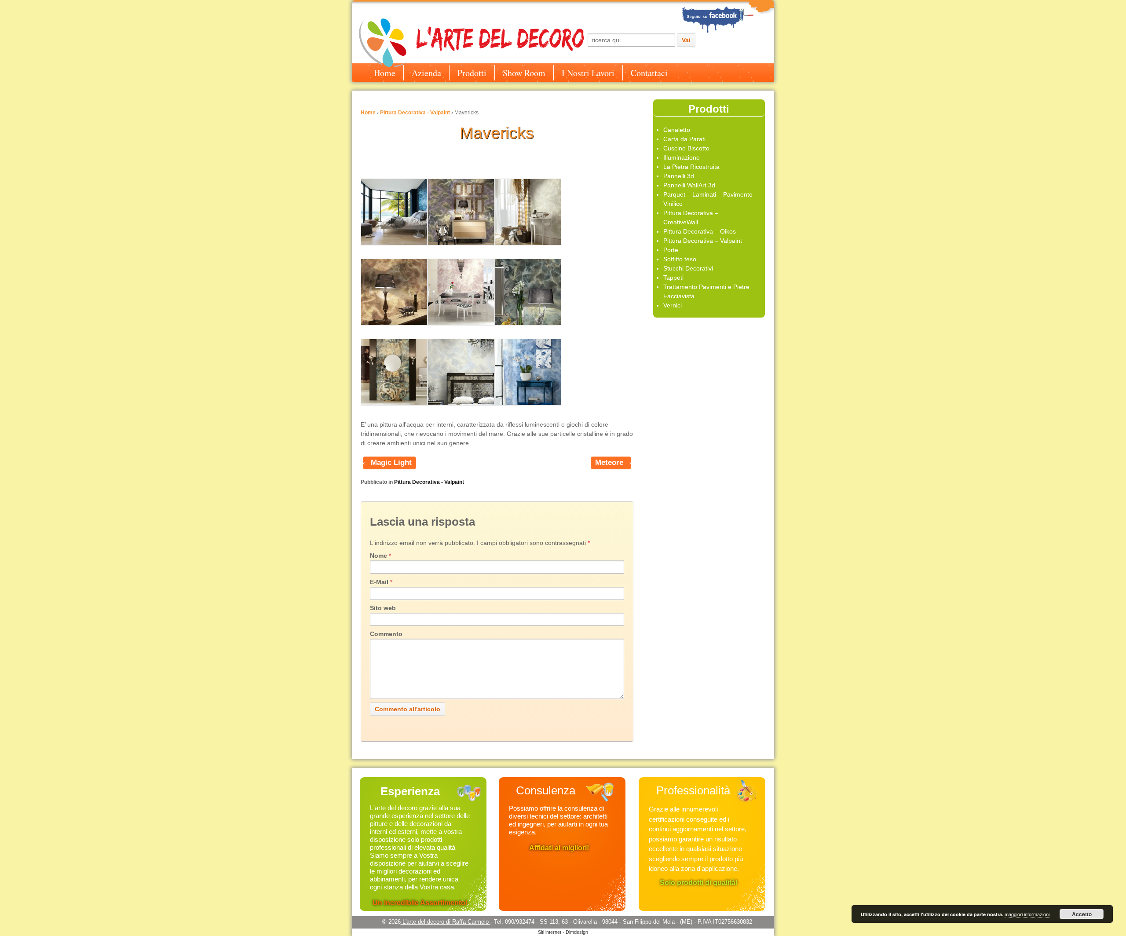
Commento (386, 633)
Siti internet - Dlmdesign (563, 932)
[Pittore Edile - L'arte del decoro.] (727, 17)
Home (384, 73)
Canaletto (676, 129)
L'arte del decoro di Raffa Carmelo (445, 921)
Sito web (383, 607)
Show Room (524, 73)
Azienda (426, 73)
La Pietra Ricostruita (691, 166)
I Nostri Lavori (588, 73)
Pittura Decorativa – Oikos (699, 231)
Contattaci (649, 73)
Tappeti (673, 277)
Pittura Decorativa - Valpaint (415, 113)
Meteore (609, 462)
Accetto (1082, 914)
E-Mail (379, 581)
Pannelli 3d (678, 175)
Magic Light (391, 462)
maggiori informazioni (1027, 914)
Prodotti (471, 73)
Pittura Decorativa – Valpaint (702, 240)
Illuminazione (681, 157)
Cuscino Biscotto (686, 148)
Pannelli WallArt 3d (689, 185)
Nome (378, 555)
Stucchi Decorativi (688, 268)
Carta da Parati (684, 139)
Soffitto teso (679, 259)
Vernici (672, 305)
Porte (670, 249)
